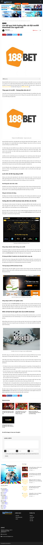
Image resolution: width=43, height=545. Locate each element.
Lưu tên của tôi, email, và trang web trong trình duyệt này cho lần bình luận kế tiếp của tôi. (22, 453)
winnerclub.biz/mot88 (6, 86)
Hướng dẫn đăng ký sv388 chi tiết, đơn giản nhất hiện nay (8, 412)
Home (3, 20)
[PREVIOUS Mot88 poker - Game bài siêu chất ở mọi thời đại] (1, 542)
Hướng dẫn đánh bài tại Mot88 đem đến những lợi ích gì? (7, 426)
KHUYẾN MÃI (32, 517)
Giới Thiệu (17, 515)
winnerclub (7, 29)
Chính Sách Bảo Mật (19, 517)
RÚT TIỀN (31, 520)
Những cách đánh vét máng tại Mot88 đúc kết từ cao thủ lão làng (35, 412)
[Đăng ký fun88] (11, 473)
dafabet (5, 492)
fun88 (5, 500)
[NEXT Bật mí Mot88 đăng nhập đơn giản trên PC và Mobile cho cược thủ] (42, 542)
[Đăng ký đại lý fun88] (11, 7)
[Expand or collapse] (39, 79)
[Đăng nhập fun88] (32, 14)
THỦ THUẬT (7, 20)
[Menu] (2, 1)
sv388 (4, 508)
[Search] (40, 1)
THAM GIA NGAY (25, 3)
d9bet (6, 496)
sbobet (5, 506)
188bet (6, 502)
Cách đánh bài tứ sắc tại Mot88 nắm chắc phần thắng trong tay (20, 412)
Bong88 (6, 489)
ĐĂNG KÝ (17, 3)
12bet (5, 493)
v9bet (5, 505)
